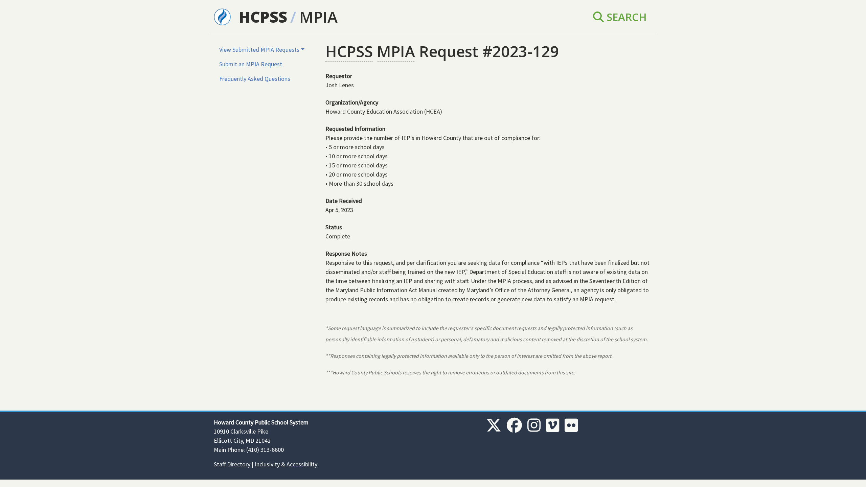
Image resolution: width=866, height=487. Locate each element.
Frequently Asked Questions (254, 79)
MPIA (318, 16)
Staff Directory (232, 464)
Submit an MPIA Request (250, 64)
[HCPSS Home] (222, 16)
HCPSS (263, 16)
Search (625, 16)
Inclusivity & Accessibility (286, 464)
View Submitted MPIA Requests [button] (259, 49)
